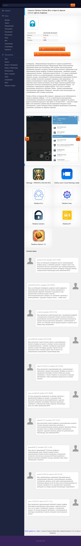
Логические (8, 35)
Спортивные (9, 47)
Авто (6, 59)
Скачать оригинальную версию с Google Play (53, 54)
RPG (6, 41)
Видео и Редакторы (11, 65)
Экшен (7, 23)
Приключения (9, 26)
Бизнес (7, 62)
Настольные (8, 29)
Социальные (9, 80)
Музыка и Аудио (10, 86)
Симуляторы (9, 44)
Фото (6, 83)
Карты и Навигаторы (11, 68)
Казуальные (8, 32)
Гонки (6, 38)
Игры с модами (10, 74)
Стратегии (8, 49)
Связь (6, 77)
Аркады (7, 20)
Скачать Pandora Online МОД (53, 49)
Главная (7, 11)
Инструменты (9, 71)
